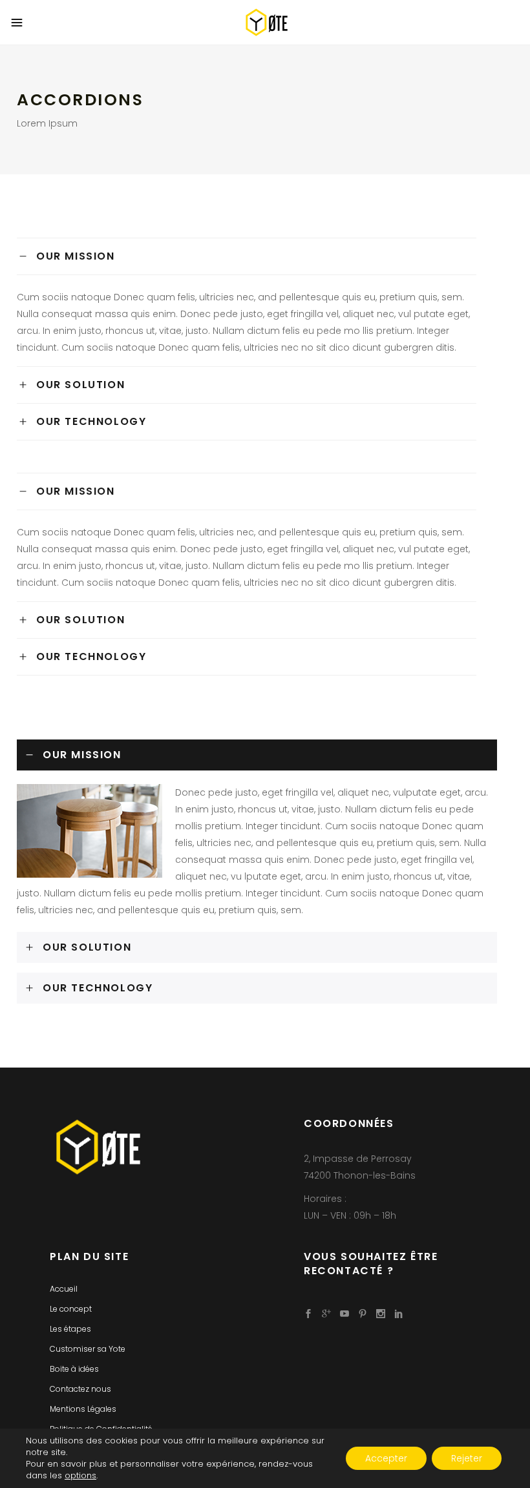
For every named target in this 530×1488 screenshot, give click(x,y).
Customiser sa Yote (87, 1348)
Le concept (71, 1308)
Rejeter (466, 1458)
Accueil (64, 1288)
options (80, 1476)
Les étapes (70, 1328)
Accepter (386, 1458)
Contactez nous (80, 1388)
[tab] (246, 256)
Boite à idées (74, 1368)
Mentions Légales (83, 1408)
